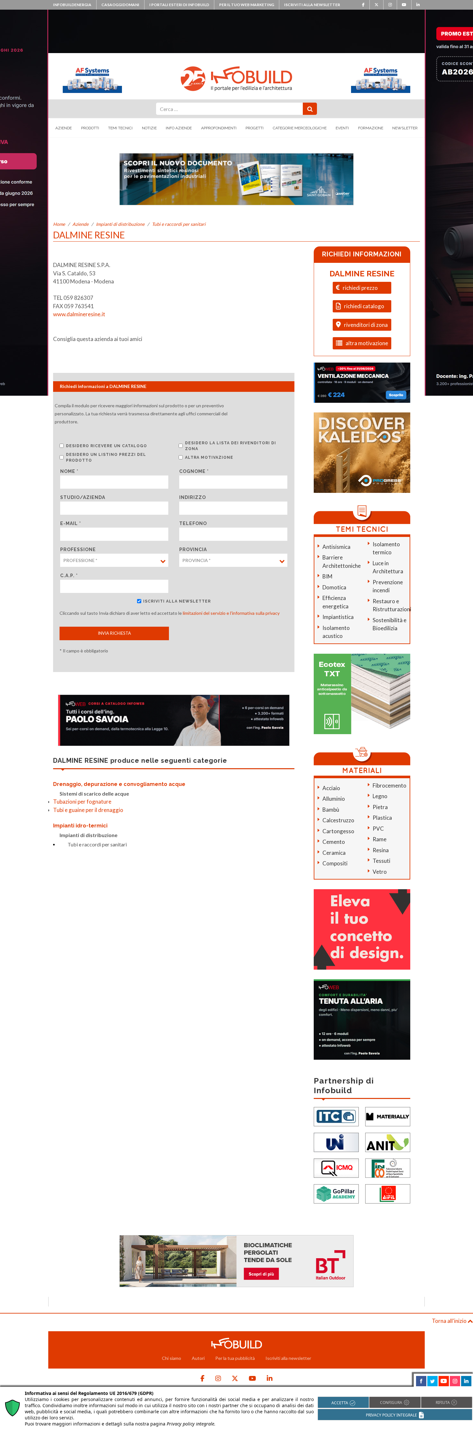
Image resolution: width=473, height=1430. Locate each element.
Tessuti (381, 860)
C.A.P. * (69, 575)
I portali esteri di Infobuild (179, 4)
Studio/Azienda (82, 497)
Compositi (335, 863)
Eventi (342, 128)
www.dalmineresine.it (79, 314)
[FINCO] (387, 1167)
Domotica (334, 587)
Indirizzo (192, 497)
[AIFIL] (387, 1193)
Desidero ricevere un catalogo (106, 446)
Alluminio (333, 798)
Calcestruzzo (338, 820)
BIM (327, 576)
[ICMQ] (336, 1167)
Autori (198, 1358)
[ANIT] (387, 1141)
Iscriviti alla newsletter (312, 4)
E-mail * (70, 523)
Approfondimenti (218, 128)
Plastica (382, 817)
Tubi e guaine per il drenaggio (88, 810)
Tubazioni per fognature (82, 801)
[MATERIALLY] (387, 1115)
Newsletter (405, 128)
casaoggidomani (120, 4)
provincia (193, 549)
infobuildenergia (72, 4)
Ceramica (334, 852)
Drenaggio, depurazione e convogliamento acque (119, 784)
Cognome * (194, 471)
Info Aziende (179, 128)
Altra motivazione (209, 457)
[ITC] (336, 1115)
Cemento (333, 841)
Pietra (380, 807)
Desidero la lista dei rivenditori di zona (230, 446)
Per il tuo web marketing (246, 4)
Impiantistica (338, 617)
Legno (380, 796)
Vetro (380, 871)
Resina (381, 850)
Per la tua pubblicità (235, 1358)
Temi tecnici (120, 128)
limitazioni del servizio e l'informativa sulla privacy (231, 613)
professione (78, 549)
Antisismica (336, 546)
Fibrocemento (389, 785)
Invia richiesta (114, 633)
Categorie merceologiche (300, 128)
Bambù (330, 809)
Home (59, 224)
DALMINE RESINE (361, 273)
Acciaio (331, 788)
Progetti (255, 128)
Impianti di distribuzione (120, 224)
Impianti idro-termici (80, 826)
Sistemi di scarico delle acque (94, 793)
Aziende (63, 128)
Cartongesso (338, 831)
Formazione (370, 128)
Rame (379, 839)
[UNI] (336, 1141)
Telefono (193, 523)
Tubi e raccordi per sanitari (179, 224)
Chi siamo (171, 1358)
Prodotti (90, 128)
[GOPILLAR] (336, 1193)
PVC (378, 828)
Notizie (149, 128)
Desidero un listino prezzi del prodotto (106, 457)
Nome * (69, 471)
